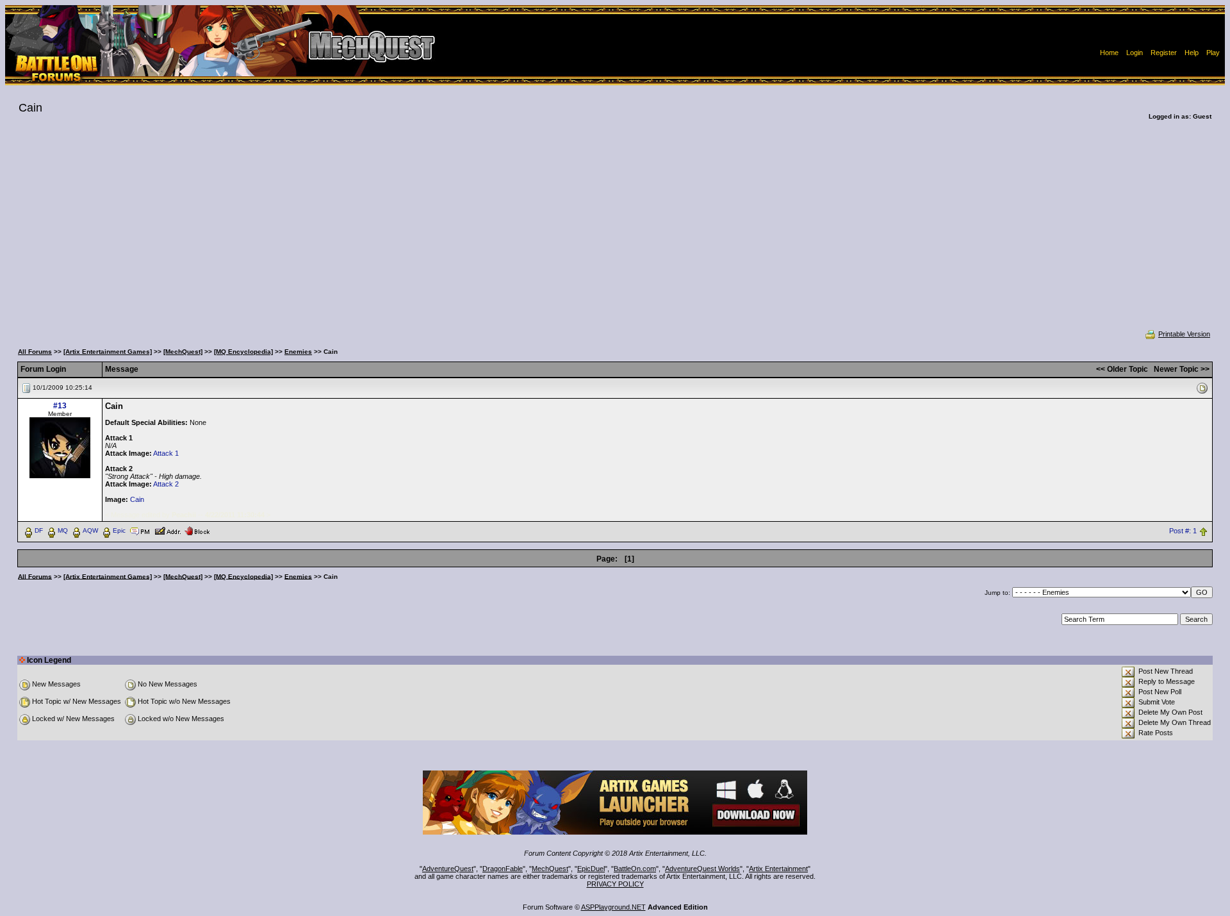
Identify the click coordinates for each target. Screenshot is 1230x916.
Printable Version (1184, 334)
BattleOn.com (635, 868)
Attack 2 (166, 484)
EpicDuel (591, 868)
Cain (137, 499)
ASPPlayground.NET (613, 907)
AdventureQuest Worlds (702, 868)
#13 (60, 405)
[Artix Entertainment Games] (107, 351)
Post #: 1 (1183, 531)
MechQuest (550, 868)
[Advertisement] (615, 233)
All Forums (35, 351)
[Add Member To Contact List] (167, 530)
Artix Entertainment (778, 868)
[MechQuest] (182, 351)
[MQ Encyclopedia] (243, 351)
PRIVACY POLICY (615, 884)
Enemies (298, 351)
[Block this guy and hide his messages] (197, 530)
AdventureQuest (447, 868)
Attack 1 (166, 453)
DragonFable (502, 868)
